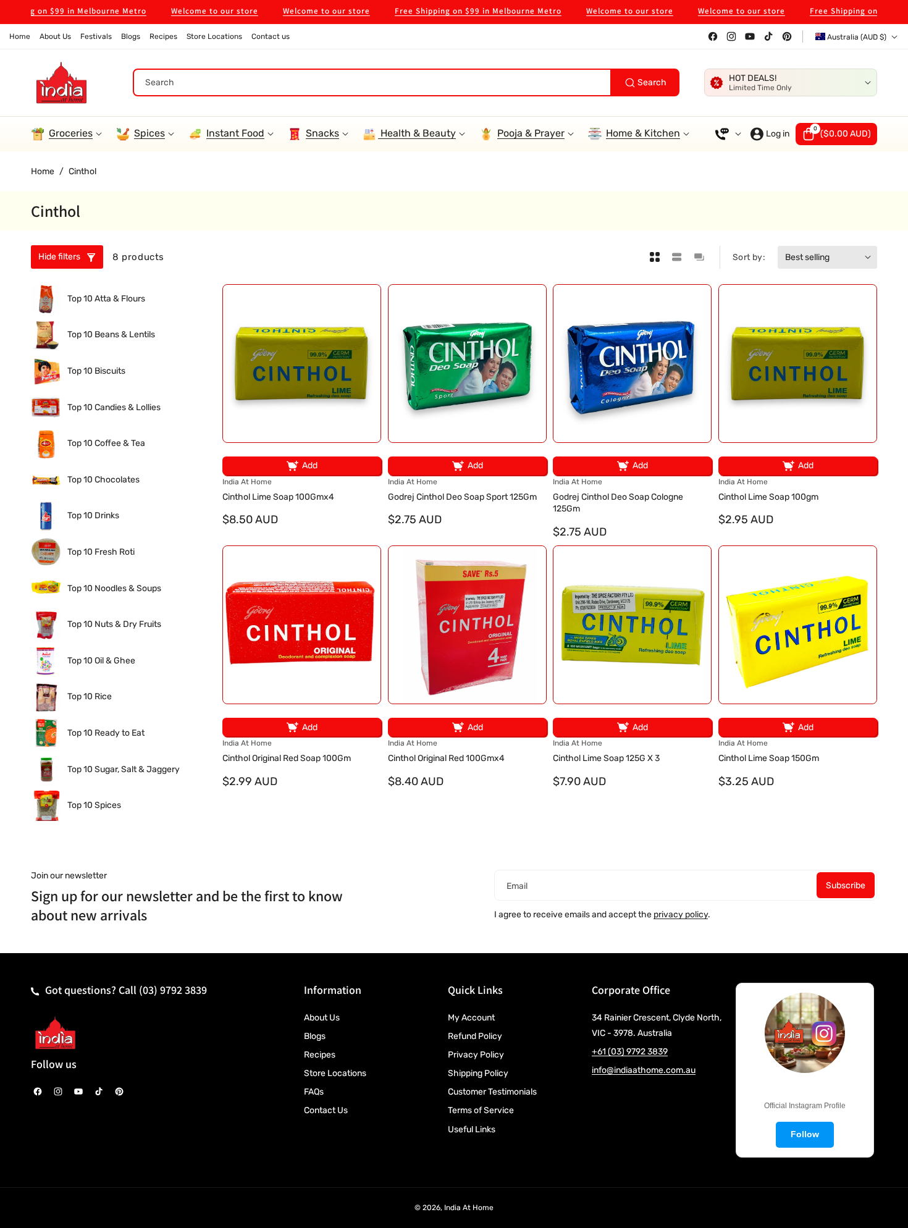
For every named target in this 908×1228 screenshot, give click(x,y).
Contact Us (326, 1110)
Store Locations (335, 1073)
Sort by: (749, 257)
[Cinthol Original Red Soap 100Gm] (301, 624)
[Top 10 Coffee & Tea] (46, 444)
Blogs (315, 1036)
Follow (805, 1134)
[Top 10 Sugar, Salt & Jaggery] (46, 769)
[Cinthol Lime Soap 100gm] (797, 363)
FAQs (314, 1092)
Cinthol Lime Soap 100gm (768, 497)
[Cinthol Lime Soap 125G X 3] (632, 624)
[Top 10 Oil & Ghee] (46, 661)
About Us (322, 1017)
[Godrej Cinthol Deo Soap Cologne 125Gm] (632, 363)
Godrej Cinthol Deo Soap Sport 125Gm (462, 497)
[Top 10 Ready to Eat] (46, 733)
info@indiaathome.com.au (644, 1070)
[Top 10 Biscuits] (46, 371)
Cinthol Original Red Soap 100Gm (286, 758)
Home (42, 171)
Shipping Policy (478, 1073)
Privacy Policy (476, 1054)
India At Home (469, 1207)
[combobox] (406, 82)
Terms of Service (481, 1110)
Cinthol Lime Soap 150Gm (768, 758)
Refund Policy (475, 1036)
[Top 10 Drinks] (46, 516)
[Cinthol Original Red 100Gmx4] (467, 624)
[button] (836, 134)
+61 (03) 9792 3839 (630, 1051)
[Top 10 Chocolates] (46, 480)
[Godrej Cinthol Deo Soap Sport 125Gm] (467, 363)
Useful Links (471, 1129)
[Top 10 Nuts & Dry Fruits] (46, 625)
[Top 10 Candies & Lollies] (46, 407)
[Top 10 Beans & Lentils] (46, 335)
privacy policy (681, 914)
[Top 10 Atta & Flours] (46, 299)
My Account (471, 1017)
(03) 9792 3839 (173, 990)
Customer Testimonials (492, 1092)
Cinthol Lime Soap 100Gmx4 (278, 497)
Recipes (319, 1054)
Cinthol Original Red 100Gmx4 (446, 758)
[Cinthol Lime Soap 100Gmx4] (301, 363)
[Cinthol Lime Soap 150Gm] (797, 624)
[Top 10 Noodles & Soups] (46, 588)
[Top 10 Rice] (46, 697)
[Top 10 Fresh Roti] (46, 552)
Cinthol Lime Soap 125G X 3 (606, 758)
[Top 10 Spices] (46, 806)
